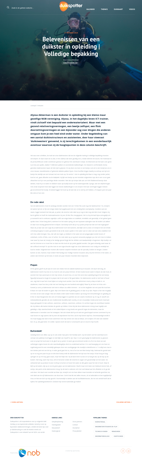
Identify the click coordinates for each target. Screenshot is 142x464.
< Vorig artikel (16, 402)
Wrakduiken (116, 431)
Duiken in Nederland (70, 63)
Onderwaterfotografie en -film (106, 427)
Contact (75, 425)
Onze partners (77, 422)
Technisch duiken (101, 431)
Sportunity (76, 451)
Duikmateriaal (100, 422)
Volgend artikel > (124, 402)
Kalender (90, 9)
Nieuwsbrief (56, 428)
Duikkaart (118, 9)
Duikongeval (56, 431)
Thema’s (104, 9)
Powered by (14, 453)
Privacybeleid (77, 431)
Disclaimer (76, 428)
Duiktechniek (118, 436)
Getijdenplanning (57, 422)
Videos (132, 9)
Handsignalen (56, 425)
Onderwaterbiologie (102, 436)
